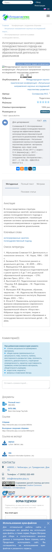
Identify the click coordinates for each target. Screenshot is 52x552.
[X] (30, 168)
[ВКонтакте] (18, 168)
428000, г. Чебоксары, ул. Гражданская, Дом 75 (28, 468)
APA (44, 120)
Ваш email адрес (11, 513)
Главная (5, 25)
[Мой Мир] (26, 168)
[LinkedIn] (34, 168)
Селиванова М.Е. (40, 93)
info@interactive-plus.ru (18, 478)
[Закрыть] (48, 523)
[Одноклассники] (22, 168)
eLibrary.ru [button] (45, 112)
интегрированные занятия (16, 237)
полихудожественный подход (17, 240)
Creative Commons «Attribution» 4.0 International (22, 486)
